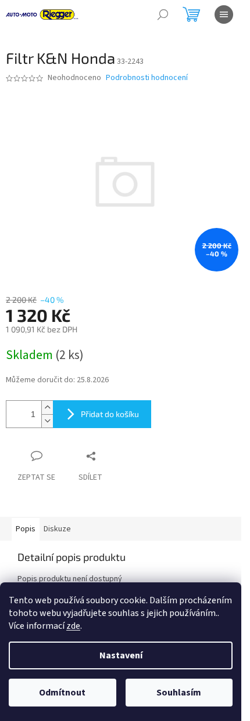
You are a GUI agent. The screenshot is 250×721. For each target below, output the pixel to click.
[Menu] (223, 14)
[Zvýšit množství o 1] (47, 407)
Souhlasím (178, 692)
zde (73, 625)
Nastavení (120, 655)
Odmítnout (62, 692)
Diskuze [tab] (57, 529)
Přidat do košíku (110, 414)
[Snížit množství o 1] (47, 420)
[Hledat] (162, 14)
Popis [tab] (25, 529)
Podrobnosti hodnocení (147, 78)
